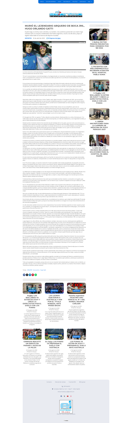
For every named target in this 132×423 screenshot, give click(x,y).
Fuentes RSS (72, 382)
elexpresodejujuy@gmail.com (66, 391)
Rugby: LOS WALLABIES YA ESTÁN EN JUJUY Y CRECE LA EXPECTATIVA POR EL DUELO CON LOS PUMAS (32, 302)
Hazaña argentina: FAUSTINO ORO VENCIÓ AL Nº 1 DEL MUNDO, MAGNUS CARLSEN (76, 300)
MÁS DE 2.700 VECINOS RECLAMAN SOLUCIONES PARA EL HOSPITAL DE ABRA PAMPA (99, 152)
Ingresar (83, 382)
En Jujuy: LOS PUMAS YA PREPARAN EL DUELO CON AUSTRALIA (54, 345)
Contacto (49, 382)
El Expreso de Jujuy (54, 38)
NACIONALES (66, 1)
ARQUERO (29, 270)
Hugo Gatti (43, 270)
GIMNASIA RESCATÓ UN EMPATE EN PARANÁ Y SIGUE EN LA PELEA (32, 345)
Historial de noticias (60, 382)
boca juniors (36, 270)
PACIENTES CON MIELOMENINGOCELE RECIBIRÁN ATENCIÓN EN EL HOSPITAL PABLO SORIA (99, 71)
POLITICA (75, 1)
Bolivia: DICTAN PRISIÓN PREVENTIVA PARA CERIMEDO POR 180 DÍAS (99, 45)
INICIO (42, 1)
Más (89, 1)
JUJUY (59, 1)
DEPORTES (28, 38)
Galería (81, 42)
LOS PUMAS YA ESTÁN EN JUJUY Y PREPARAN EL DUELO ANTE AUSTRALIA (76, 345)
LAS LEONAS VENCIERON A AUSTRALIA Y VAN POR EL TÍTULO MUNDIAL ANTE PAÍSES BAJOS (54, 301)
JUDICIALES (83, 1)
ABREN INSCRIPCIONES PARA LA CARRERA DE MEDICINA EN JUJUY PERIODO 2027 (99, 125)
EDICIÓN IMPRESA (51, 1)
